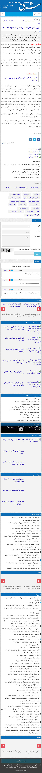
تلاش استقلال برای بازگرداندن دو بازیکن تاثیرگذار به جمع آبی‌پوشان (21, 536)
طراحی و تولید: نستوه (21, 770)
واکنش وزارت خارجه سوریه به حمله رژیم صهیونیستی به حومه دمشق (21, 621)
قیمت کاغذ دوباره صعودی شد (31, 399)
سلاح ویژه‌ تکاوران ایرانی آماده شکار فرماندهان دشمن (25, 528)
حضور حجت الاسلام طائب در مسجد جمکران (27, 690)
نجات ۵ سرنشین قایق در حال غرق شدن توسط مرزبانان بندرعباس (22, 725)
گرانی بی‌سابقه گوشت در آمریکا (31, 693)
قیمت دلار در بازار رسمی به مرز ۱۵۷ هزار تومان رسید (25, 407)
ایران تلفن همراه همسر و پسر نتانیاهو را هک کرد (21, 27)
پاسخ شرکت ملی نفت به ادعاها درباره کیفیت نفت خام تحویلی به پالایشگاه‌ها (23, 599)
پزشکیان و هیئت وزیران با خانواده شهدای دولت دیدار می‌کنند (23, 615)
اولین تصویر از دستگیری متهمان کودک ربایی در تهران (25, 549)
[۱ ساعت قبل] (33, 341)
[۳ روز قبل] (11, 307)
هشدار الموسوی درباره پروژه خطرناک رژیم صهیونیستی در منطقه (22, 730)
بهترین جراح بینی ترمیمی (18, 201)
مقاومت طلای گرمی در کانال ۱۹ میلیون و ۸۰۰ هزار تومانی (24, 410)
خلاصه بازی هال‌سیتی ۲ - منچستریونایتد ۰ (12, 440)
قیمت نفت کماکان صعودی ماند (30, 418)
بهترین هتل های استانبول (31, 198)
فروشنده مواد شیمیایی (16, 211)
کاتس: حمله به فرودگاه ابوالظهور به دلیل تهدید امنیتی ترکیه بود (22, 650)
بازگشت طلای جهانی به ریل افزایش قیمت (28, 420)
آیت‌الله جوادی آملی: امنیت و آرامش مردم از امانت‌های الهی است (22, 682)
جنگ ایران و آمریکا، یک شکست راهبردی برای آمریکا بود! (24, 639)
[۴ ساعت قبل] (33, 352)
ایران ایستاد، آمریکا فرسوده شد (31, 520)
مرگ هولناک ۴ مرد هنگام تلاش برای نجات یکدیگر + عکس (14, 384)
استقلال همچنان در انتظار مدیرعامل (29, 647)
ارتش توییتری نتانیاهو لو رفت (31, 169)
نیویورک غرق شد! (34, 613)
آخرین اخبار (37, 595)
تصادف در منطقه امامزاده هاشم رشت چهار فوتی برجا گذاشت (23, 568)
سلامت (39, 737)
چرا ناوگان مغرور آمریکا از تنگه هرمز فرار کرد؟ (27, 558)
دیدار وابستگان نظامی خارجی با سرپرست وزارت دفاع (25, 626)
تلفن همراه (8, 187)
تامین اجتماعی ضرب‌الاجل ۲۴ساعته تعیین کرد (14, 339)
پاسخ (5, 270)
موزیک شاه (27, 194)
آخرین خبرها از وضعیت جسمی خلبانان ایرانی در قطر (13, 361)
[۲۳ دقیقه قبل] (33, 330)
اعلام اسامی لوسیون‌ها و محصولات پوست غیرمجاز (33, 752)
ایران (15, 187)
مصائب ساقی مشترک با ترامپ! (31, 658)
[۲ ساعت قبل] (30, 307)
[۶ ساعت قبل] (33, 364)
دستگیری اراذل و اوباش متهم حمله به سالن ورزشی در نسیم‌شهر (22, 555)
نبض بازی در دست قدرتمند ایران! (30, 687)
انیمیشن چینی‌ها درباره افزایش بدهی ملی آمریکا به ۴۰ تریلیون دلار (21, 727)
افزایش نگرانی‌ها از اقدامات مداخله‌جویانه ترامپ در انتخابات (23, 674)
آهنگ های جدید (34, 205)
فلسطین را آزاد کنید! (34, 603)
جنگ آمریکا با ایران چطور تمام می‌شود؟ (29, 560)
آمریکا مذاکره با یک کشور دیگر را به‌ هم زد (28, 526)
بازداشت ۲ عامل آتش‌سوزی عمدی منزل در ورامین (32, 587)
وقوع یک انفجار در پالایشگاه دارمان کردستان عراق (26, 642)
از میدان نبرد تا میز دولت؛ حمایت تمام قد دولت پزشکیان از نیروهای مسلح (22, 609)
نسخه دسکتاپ (21, 761)
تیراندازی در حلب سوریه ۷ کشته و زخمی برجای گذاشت (24, 666)
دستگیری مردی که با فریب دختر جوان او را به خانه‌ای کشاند (23, 717)
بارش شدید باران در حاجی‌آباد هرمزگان (29, 653)
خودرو (39, 300)
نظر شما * (37, 236)
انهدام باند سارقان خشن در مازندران (29, 703)
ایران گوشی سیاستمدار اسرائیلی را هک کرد (27, 175)
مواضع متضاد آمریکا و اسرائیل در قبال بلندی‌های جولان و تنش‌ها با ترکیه (20, 629)
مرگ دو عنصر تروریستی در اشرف (30, 547)
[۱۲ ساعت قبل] (30, 744)
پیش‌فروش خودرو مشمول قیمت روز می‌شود (11, 315)
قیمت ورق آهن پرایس (32, 211)
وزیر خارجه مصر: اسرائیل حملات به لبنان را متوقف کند (25, 679)
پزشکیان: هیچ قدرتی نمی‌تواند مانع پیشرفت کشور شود (24, 623)
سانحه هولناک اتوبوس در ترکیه (31, 677)
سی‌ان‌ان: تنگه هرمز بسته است (31, 637)
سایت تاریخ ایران (15, 194)
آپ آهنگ (36, 194)
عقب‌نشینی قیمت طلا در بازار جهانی (29, 412)
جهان (36, 14)
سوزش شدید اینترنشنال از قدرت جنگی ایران (27, 531)
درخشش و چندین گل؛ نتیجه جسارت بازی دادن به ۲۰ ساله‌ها (13, 463)
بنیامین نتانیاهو (34, 187)
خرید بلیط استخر (23, 208)
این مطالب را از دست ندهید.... (32, 323)
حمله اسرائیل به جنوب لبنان (32, 645)
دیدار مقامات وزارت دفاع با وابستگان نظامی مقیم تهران (13, 480)
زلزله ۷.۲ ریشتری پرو (33, 566)
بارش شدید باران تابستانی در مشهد (30, 722)
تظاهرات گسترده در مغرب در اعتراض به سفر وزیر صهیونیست (13, 502)
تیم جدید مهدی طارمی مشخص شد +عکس (14, 452)
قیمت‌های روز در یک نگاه (33, 396)
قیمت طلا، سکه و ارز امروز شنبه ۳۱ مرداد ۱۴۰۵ (14, 350)
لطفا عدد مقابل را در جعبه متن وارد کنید (30, 249)
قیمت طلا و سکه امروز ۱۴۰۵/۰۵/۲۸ (29, 415)
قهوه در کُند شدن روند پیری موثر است (11, 752)
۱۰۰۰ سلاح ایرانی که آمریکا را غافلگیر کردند (14, 373)
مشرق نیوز (25, 5)
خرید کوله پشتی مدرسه (32, 215)
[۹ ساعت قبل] (33, 386)
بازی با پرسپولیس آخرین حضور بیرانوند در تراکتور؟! (25, 733)
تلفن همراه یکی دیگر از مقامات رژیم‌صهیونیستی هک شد (21, 79)
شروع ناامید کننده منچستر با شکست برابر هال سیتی (25, 663)
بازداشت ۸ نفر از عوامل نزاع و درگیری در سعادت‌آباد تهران (12, 587)
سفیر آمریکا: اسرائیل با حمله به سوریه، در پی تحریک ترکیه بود (22, 563)
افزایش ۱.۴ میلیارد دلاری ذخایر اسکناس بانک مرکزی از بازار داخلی (22, 698)
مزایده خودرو (35, 208)
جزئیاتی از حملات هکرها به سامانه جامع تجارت (26, 177)
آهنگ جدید (12, 205)
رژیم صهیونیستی (23, 187)
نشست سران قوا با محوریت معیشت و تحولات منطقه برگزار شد (22, 605)
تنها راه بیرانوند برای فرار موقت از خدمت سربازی (26, 539)
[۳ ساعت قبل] (33, 454)
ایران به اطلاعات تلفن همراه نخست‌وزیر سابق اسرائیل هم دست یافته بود (22, 166)
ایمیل (38, 231)
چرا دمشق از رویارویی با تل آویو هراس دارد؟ (27, 685)
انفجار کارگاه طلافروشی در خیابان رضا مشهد (13, 491)
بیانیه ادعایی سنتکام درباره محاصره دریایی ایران (26, 541)
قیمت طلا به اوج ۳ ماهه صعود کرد (30, 404)
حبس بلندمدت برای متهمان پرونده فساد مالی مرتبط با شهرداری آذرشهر (20, 709)
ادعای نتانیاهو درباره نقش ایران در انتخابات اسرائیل (25, 172)
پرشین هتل (22, 205)
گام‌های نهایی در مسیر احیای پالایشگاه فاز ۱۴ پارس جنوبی (24, 671)
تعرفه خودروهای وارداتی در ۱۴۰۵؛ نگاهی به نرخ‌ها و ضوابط (31, 315)
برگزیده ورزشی (36, 435)
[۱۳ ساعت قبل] (11, 744)
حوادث (39, 572)
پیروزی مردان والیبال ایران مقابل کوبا (29, 701)
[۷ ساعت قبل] (33, 375)
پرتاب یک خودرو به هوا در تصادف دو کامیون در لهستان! (24, 534)
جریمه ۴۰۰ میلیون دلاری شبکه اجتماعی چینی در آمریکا (24, 631)
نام (39, 226)
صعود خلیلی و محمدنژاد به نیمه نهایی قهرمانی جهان (25, 711)
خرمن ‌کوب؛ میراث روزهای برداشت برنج (28, 552)
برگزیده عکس (37, 475)
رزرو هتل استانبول (14, 198)
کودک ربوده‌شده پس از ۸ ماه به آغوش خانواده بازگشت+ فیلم (23, 544)
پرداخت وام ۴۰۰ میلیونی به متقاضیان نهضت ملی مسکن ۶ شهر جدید (14, 328)
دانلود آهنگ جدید (34, 201)
